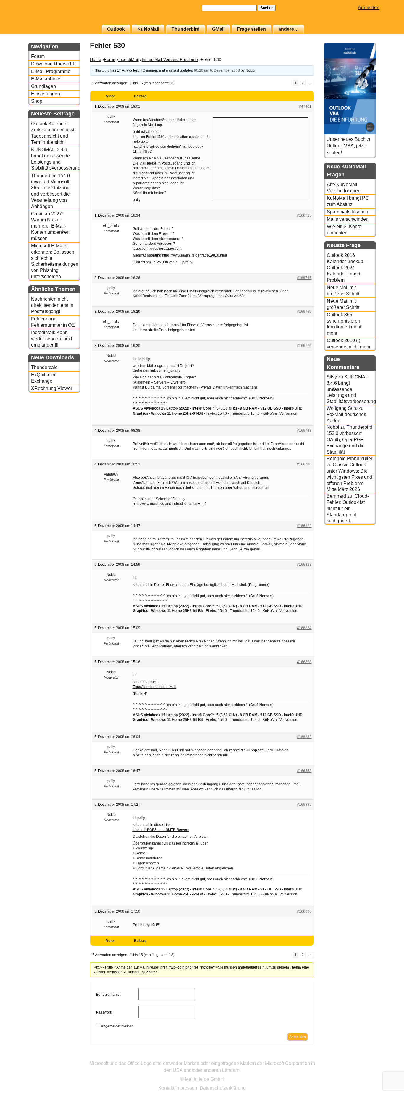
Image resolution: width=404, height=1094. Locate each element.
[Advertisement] (260, 158)
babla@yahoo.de (147, 132)
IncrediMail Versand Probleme (170, 59)
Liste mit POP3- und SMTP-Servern (161, 830)
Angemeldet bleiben (117, 1026)
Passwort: (104, 1012)
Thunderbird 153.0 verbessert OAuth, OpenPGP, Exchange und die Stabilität (349, 439)
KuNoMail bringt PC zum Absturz (348, 201)
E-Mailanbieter (46, 78)
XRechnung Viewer (51, 388)
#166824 (304, 628)
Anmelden (368, 7)
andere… (288, 29)
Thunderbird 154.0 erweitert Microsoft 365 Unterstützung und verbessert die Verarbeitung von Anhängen (50, 191)
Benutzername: (108, 995)
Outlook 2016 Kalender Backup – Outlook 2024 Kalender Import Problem (347, 267)
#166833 (304, 771)
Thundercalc (44, 367)
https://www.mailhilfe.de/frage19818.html (194, 255)
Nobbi (333, 427)
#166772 (304, 346)
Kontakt (166, 1087)
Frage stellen (251, 29)
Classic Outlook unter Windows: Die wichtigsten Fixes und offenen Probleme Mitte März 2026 (349, 477)
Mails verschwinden (348, 219)
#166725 (304, 215)
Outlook (116, 29)
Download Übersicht (52, 63)
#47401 (305, 106)
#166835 (304, 805)
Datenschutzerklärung (223, 1087)
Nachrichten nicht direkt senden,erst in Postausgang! (52, 305)
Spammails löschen (347, 211)
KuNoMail (148, 29)
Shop (36, 101)
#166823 (304, 565)
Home (95, 59)
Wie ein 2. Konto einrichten (344, 229)
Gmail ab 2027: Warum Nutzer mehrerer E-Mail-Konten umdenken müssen (50, 226)
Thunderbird (186, 29)
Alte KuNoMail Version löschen (344, 187)
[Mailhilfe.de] (60, 15)
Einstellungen (45, 93)
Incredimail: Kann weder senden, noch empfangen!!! (52, 338)
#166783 (304, 430)
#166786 (304, 464)
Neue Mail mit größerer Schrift (343, 290)
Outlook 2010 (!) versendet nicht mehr (349, 343)
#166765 (304, 278)
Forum (38, 56)
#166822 (304, 526)
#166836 (304, 911)
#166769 (304, 312)
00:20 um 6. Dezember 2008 (217, 70)
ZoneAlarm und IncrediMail (154, 687)
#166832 (304, 737)
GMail (218, 29)
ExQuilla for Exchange (43, 378)
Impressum (186, 1087)
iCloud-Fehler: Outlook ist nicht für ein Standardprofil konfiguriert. (348, 508)
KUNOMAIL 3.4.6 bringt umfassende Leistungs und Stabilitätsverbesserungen (55, 158)
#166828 (304, 662)
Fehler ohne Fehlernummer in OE (53, 322)
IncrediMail (128, 59)
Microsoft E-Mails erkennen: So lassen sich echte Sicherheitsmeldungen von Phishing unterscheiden (54, 261)
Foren (109, 59)
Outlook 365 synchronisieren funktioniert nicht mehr (344, 324)
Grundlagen (43, 86)
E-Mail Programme (50, 71)
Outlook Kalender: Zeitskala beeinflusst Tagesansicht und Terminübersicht (52, 132)
